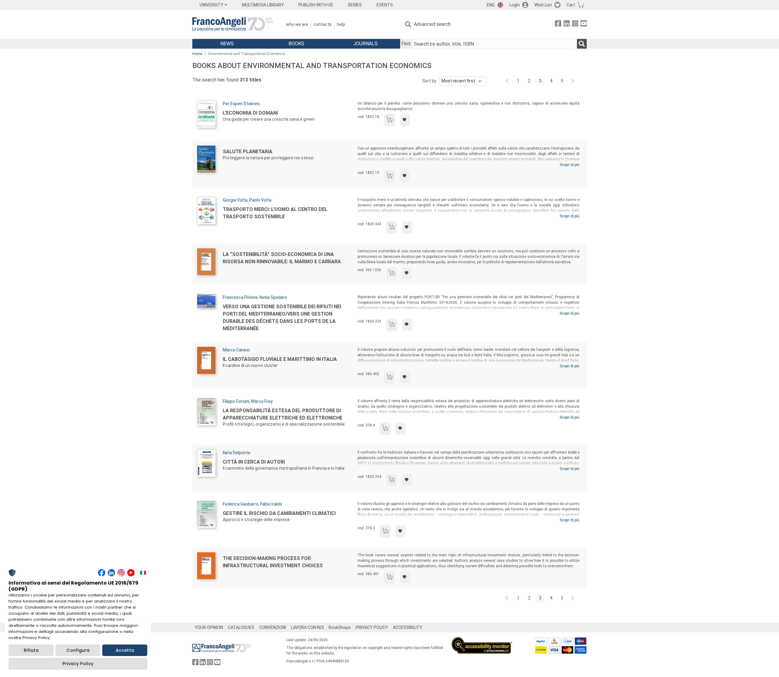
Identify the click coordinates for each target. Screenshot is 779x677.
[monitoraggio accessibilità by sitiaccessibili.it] (482, 641)
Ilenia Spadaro (273, 297)
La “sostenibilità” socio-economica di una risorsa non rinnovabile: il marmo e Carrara (282, 257)
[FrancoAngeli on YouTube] (584, 24)
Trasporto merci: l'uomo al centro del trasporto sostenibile (275, 212)
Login (514, 4)
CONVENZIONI (272, 627)
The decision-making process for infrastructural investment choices (273, 561)
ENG (491, 4)
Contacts (322, 24)
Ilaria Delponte (236, 452)
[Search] (582, 44)
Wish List (543, 4)
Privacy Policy (77, 664)
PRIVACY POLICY (372, 627)
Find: (406, 44)
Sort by (429, 80)
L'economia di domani (250, 113)
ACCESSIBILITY (407, 627)
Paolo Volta (260, 200)
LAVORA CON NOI (307, 627)
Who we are (297, 24)
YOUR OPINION (209, 627)
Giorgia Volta (235, 200)
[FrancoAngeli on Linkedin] (567, 24)
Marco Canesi (236, 349)
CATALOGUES (241, 627)
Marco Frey (262, 401)
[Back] (507, 81)
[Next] (573, 81)
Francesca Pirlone (240, 297)
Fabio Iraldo (271, 504)
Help (341, 24)
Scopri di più (569, 165)
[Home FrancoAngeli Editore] (232, 24)
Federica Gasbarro (240, 504)
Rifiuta (31, 650)
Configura (77, 650)
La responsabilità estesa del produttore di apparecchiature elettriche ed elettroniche (282, 414)
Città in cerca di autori (254, 462)
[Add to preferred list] (405, 120)
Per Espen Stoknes (241, 103)
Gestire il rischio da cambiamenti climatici (279, 513)
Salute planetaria (247, 151)
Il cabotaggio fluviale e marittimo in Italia (280, 359)
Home (197, 54)
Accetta (125, 650)
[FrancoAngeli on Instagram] (575, 24)
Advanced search (432, 24)
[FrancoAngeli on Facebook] (558, 24)
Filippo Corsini (236, 401)
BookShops (340, 627)
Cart (571, 4)
